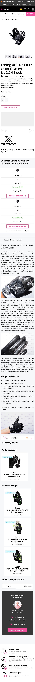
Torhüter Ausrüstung (21, 150)
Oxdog (32, 132)
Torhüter (6, 19)
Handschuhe (15, 19)
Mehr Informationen (7, 87)
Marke (5, 150)
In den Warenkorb (16, 195)
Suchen (30, 14)
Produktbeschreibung (12, 240)
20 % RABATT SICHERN (20, 5)
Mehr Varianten (9, 107)
